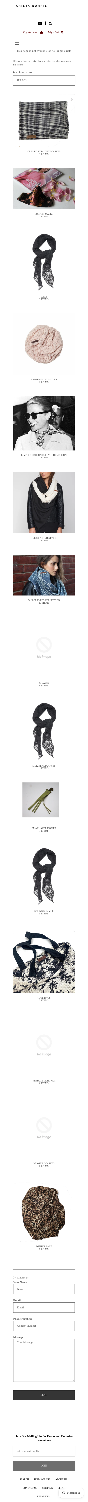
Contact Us (30, 1488)
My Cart (54, 32)
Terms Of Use (42, 1479)
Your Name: (20, 1282)
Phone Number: (22, 1318)
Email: (17, 1300)
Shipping (47, 1488)
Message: (18, 1337)
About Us (61, 1479)
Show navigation (17, 43)
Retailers (43, 1496)
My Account (31, 32)
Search (24, 1479)
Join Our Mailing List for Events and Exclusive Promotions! (44, 1438)
